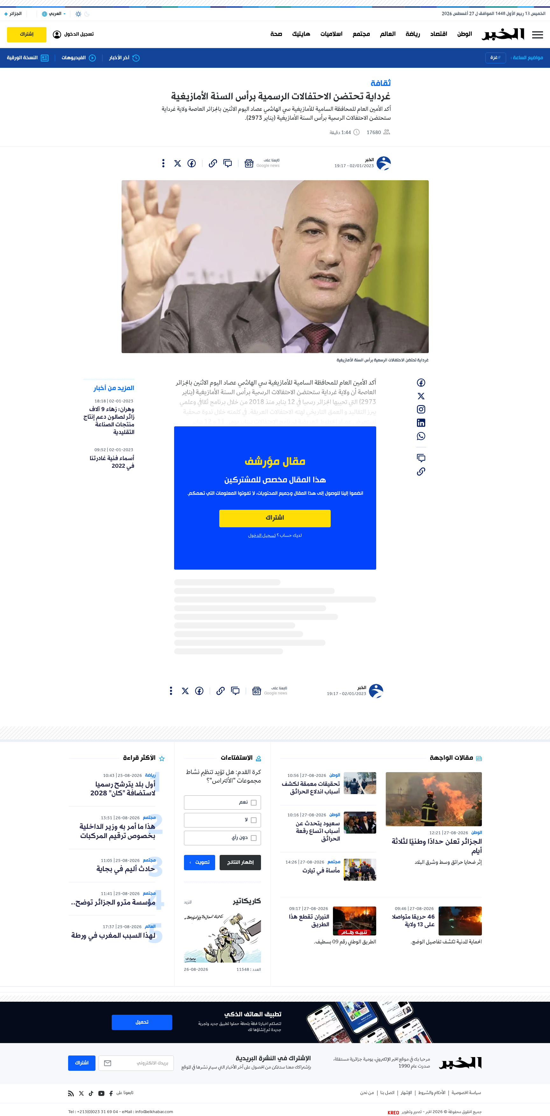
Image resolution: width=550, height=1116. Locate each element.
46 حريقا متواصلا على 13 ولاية (413, 921)
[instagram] (421, 409)
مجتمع (361, 34)
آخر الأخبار (119, 58)
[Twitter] (81, 1093)
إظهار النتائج (240, 862)
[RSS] (71, 1093)
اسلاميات (331, 34)
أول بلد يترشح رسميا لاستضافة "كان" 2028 (122, 789)
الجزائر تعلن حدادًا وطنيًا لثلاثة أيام (437, 846)
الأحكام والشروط (431, 1093)
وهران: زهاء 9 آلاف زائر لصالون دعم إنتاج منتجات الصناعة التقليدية (108, 421)
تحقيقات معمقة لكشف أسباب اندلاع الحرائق (311, 788)
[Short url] (213, 163)
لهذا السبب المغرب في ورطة (113, 936)
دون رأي (240, 837)
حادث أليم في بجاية (125, 869)
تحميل (142, 1022)
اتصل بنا (387, 1093)
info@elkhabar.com (154, 1112)
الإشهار (406, 1093)
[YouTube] (101, 1093)
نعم (243, 802)
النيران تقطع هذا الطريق (309, 921)
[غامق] (86, 14)
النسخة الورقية (22, 58)
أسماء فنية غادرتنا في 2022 (112, 462)
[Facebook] (111, 1093)
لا (246, 819)
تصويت (202, 862)
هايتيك (301, 34)
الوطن (464, 34)
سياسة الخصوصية (466, 1093)
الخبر (369, 160)
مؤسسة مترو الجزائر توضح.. (113, 903)
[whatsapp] (421, 436)
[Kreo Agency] (394, 1112)
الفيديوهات (74, 58)
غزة (493, 58)
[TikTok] (91, 1093)
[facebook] (191, 163)
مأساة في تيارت (321, 871)
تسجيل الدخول (262, 535)
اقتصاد (438, 34)
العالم (388, 34)
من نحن (367, 1093)
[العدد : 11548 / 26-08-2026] (222, 938)
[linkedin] (421, 423)
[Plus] (163, 163)
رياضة (413, 34)
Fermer (537, 34)
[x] (177, 163)
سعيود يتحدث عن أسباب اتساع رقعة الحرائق (318, 831)
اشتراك (275, 518)
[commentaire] (227, 163)
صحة (276, 34)
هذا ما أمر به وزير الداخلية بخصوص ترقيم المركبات (117, 831)
